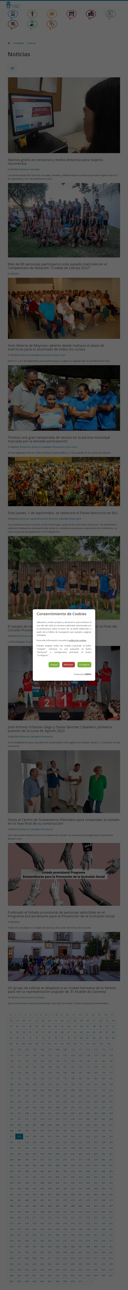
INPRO (88, 674)
